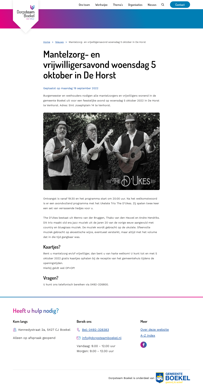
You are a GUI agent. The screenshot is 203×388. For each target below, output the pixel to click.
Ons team (84, 5)
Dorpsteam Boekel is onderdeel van (131, 378)
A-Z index (147, 335)
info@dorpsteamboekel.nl (101, 338)
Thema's (118, 5)
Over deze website (154, 329)
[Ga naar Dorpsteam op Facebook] (143, 345)
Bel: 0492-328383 (95, 329)
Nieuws (152, 5)
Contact (180, 5)
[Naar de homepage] (25, 16)
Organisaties (135, 5)
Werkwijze (101, 5)
